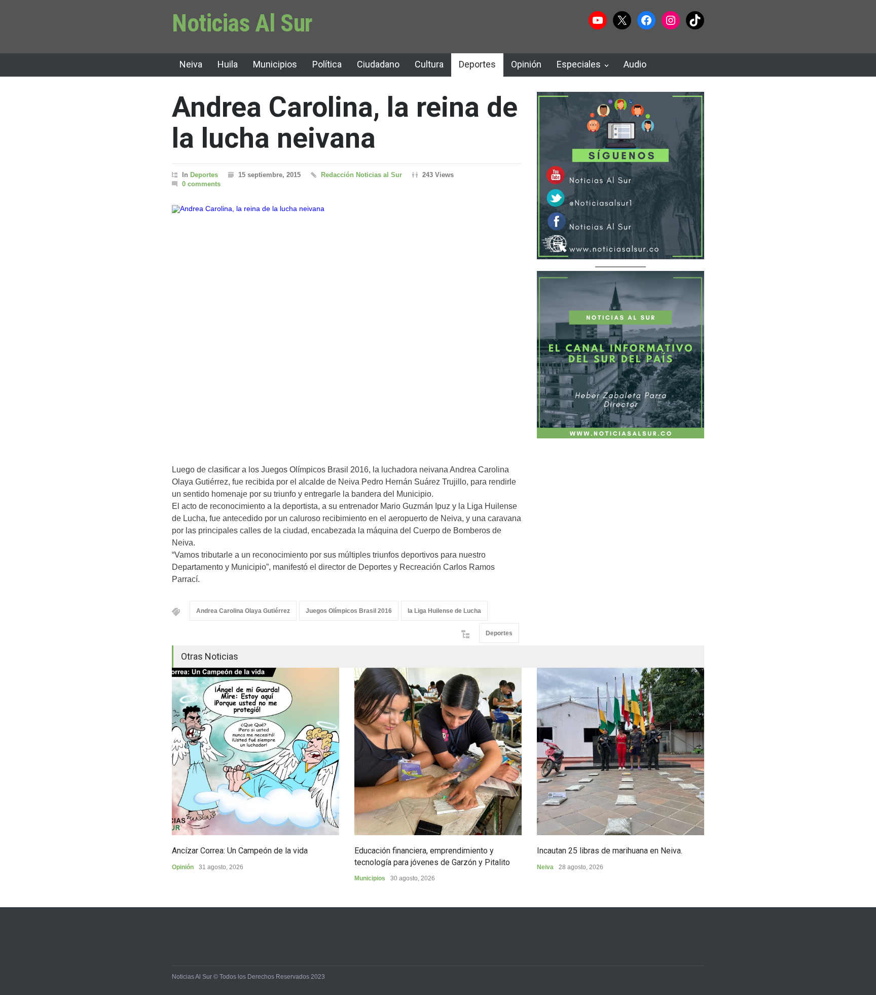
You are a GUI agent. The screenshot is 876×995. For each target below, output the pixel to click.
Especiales (579, 64)
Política (327, 64)
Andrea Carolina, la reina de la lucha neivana (345, 122)
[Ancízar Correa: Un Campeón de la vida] (255, 751)
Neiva (190, 64)
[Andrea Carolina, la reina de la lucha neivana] (347, 321)
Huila (227, 64)
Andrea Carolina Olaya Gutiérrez (243, 610)
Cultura (429, 64)
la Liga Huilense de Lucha (444, 610)
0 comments (201, 184)
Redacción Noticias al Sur (361, 175)
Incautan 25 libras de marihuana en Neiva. (609, 850)
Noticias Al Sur (242, 23)
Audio (635, 64)
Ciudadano (378, 64)
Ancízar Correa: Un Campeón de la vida (240, 850)
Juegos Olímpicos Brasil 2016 (349, 610)
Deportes (477, 64)
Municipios (275, 64)
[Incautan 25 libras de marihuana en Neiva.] (620, 751)
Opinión (526, 64)
